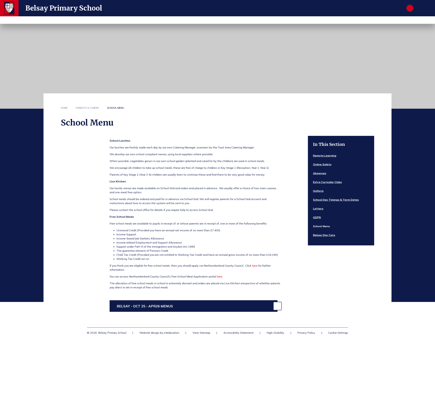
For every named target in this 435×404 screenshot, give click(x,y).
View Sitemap (201, 332)
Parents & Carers (87, 107)
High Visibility (275, 332)
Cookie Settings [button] (338, 332)
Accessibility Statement (238, 332)
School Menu (115, 107)
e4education (171, 332)
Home (64, 107)
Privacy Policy (306, 332)
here (255, 265)
